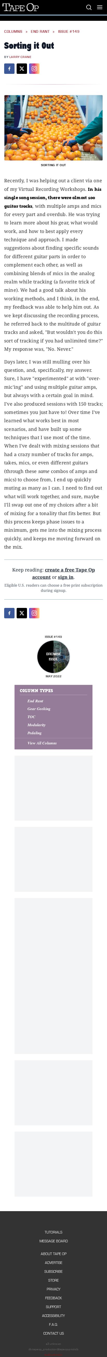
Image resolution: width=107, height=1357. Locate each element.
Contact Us (53, 1333)
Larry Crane (20, 57)
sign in (65, 577)
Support (53, 1307)
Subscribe (53, 1272)
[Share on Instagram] (34, 68)
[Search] (89, 7)
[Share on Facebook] (9, 68)
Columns (13, 32)
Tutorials (53, 1232)
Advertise (53, 1263)
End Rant (40, 32)
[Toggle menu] (100, 7)
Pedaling (35, 733)
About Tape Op (53, 1254)
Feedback (53, 1298)
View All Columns (42, 743)
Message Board (53, 1241)
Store (53, 1280)
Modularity (37, 725)
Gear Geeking (39, 708)
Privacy (54, 1289)
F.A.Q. (53, 1325)
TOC (31, 716)
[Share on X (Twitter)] (22, 68)
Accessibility (53, 1316)
